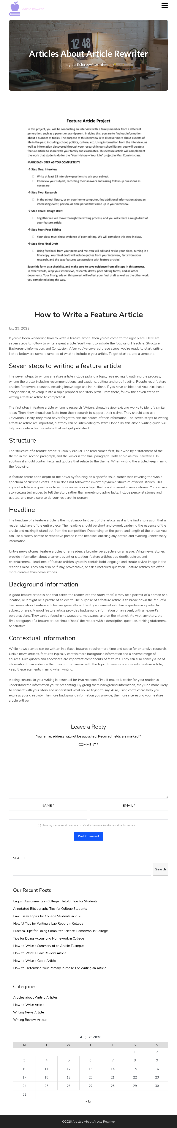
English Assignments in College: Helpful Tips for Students (55, 901)
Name (47, 805)
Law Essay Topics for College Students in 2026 (47, 916)
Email (129, 805)
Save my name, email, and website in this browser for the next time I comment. (89, 825)
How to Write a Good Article (34, 961)
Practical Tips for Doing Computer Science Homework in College (60, 931)
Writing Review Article (30, 1020)
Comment (88, 744)
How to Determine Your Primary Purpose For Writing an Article (59, 968)
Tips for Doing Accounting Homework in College (48, 938)
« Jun (88, 1101)
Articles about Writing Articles (35, 997)
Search (19, 858)
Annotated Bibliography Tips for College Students (50, 909)
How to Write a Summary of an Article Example (48, 946)
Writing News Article (28, 1012)
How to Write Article (28, 1005)
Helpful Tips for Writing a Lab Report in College (48, 923)
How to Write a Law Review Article (39, 953)
